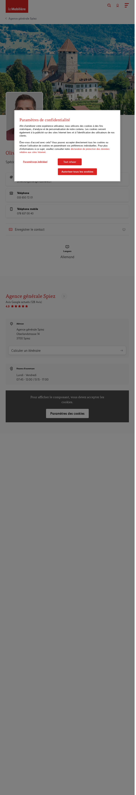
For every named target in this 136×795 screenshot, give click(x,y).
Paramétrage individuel (35, 161)
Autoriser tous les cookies (77, 171)
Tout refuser (69, 161)
